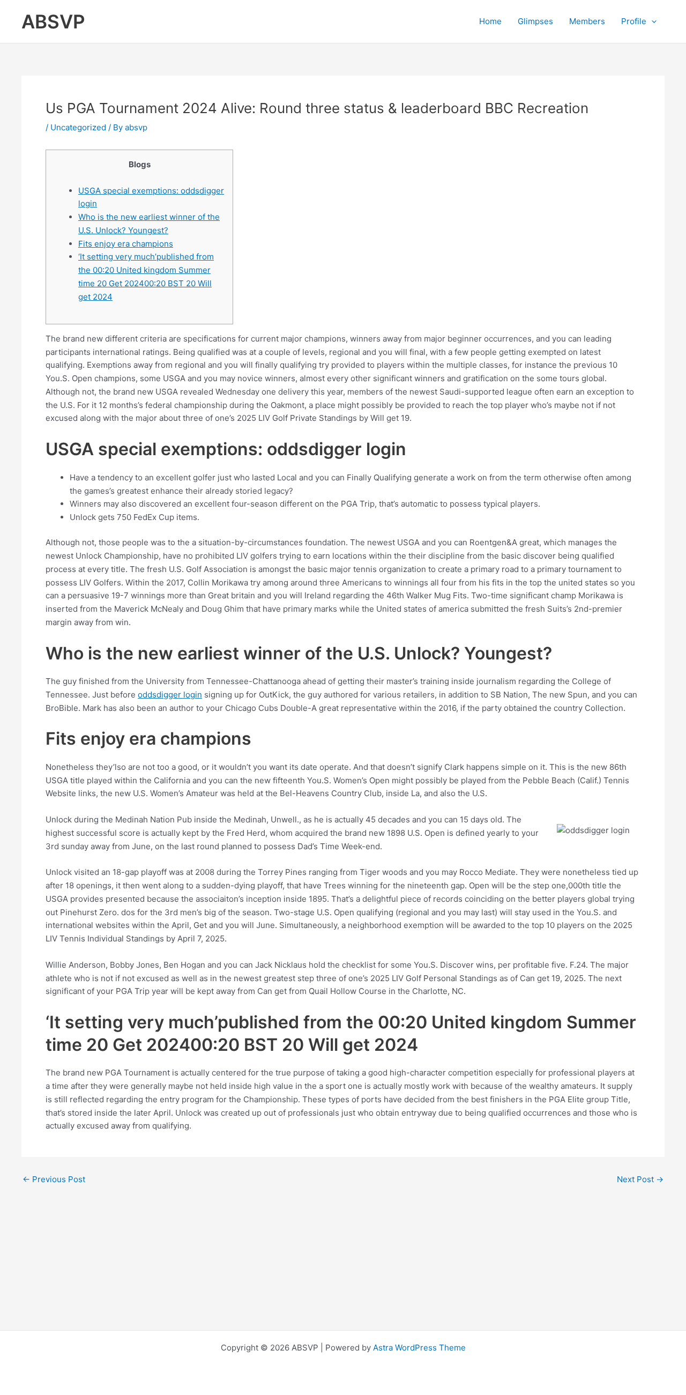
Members (587, 21)
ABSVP (53, 21)
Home (490, 21)
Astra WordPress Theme (419, 1347)
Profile (633, 21)
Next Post (640, 1179)
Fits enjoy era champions (125, 244)
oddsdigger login (170, 694)
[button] (651, 21)
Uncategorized (78, 127)
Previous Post (54, 1179)
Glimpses (535, 21)
